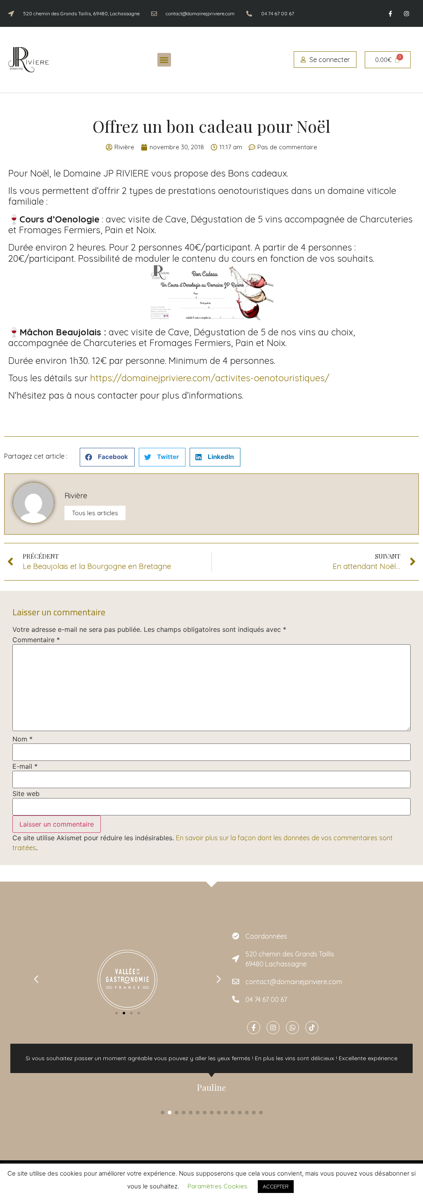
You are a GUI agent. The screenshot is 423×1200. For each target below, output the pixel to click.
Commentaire (36, 639)
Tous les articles (95, 513)
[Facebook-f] (391, 13)
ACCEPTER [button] (276, 1186)
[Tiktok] (311, 1027)
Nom (22, 739)
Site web (26, 793)
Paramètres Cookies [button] (217, 1186)
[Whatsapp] (292, 1027)
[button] (164, 60)
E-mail (25, 766)
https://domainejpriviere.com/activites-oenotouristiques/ (209, 378)
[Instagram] (407, 13)
